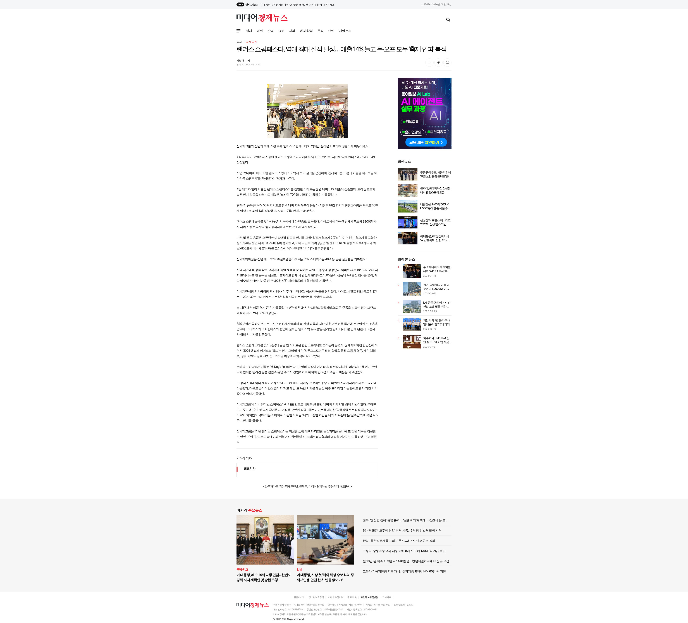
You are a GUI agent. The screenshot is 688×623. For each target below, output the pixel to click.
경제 (239, 42)
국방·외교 (242, 569)
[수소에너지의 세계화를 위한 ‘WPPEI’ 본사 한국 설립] (412, 271)
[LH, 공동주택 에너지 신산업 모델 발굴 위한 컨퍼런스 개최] (412, 306)
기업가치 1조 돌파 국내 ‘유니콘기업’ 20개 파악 (436, 322)
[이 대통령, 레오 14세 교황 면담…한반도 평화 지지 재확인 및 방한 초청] (265, 540)
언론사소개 (299, 597)
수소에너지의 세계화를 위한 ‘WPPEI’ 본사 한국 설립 (437, 269)
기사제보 (386, 597)
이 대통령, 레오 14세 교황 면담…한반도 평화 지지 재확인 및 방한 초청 (263, 577)
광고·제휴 (352, 597)
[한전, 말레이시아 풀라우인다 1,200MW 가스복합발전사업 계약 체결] (412, 289)
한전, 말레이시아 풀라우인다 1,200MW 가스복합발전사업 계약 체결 (437, 287)
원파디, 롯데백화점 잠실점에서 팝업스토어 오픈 (435, 190)
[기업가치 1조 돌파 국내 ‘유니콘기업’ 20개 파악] (412, 324)
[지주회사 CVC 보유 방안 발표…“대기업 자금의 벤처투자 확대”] (412, 342)
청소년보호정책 (316, 597)
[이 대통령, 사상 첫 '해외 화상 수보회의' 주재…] (325, 540)
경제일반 (251, 41)
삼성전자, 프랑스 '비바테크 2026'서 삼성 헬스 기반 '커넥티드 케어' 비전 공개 (302, 4)
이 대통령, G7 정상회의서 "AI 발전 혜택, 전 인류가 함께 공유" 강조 (434, 238)
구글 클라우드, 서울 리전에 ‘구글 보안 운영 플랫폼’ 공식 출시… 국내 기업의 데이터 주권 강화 (435, 174)
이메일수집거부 (335, 597)
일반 (299, 569)
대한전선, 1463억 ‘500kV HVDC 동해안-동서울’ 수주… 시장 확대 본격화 (434, 206)
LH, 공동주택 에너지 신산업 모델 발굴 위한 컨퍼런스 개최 (436, 305)
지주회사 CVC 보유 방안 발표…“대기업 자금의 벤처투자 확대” (437, 340)
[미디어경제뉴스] (262, 18)
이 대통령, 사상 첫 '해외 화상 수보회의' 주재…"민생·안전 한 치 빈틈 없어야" (325, 577)
